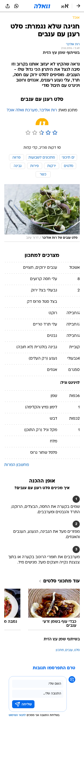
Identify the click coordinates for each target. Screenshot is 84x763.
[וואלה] (42, 6)
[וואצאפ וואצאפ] (16, 6)
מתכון (60, 650)
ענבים (69, 650)
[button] (64, 6)
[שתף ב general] (7, 6)
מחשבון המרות (16, 465)
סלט (77, 650)
